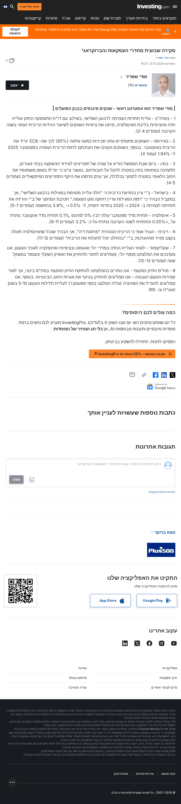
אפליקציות (169, 668)
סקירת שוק (112, 18)
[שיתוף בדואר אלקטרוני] (132, 374)
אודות (82, 668)
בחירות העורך (137, 18)
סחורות (52, 18)
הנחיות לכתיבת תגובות (162, 492)
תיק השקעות (168, 678)
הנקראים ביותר (164, 18)
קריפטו (80, 18)
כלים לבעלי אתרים (164, 687)
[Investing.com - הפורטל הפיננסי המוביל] (153, 6)
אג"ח (66, 18)
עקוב (14, 85)
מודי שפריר (136, 76)
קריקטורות (33, 18)
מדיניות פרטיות (145, 773)
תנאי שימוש (168, 773)
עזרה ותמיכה (78, 687)
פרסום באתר (78, 678)
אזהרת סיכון (121, 773)
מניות (94, 18)
